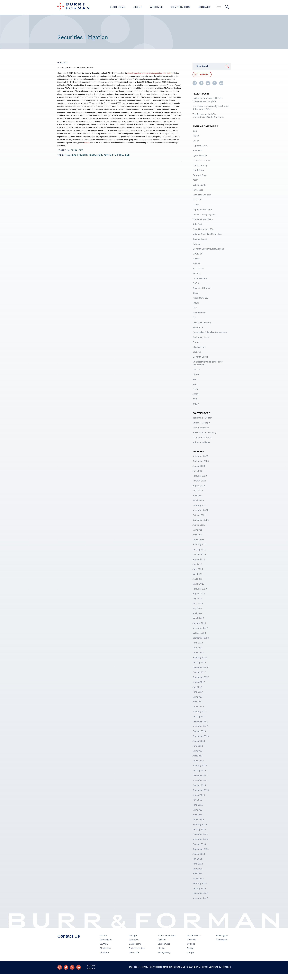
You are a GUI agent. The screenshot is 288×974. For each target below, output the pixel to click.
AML (194, 379)
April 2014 (197, 873)
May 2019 (197, 608)
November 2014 (200, 839)
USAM (195, 374)
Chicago (133, 935)
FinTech (196, 273)
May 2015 (197, 810)
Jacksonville (164, 944)
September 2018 (200, 638)
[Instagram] (59, 967)
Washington (222, 935)
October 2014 (199, 844)
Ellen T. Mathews (200, 428)
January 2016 (199, 770)
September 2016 (200, 736)
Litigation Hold (199, 347)
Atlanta (103, 935)
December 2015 (200, 775)
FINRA (74, 150)
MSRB (195, 141)
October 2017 (199, 672)
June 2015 (197, 805)
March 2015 (198, 819)
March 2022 (198, 500)
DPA (194, 308)
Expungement (199, 312)
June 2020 (197, 569)
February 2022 (199, 505)
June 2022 (197, 490)
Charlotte (104, 952)
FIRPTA (196, 369)
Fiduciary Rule (199, 175)
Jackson (162, 940)
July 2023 (197, 471)
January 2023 (199, 481)
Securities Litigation (201, 195)
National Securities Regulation (207, 234)
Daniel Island (135, 944)
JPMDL (196, 394)
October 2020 (199, 554)
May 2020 (197, 574)
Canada (196, 342)
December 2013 (200, 893)
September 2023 (200, 461)
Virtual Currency (200, 298)
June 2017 (197, 692)
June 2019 (197, 603)
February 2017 (199, 711)
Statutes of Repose (201, 288)
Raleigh (190, 948)
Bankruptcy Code (200, 337)
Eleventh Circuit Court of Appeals (208, 249)
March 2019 (198, 618)
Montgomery (164, 952)
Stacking (196, 352)
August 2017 (198, 682)
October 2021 (199, 515)
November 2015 (200, 780)
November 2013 (200, 898)
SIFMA (195, 204)
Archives (156, 7)
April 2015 (197, 814)
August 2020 (198, 559)
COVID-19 (197, 254)
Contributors (180, 7)
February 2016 (199, 765)
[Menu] (219, 7)
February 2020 (199, 589)
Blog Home (117, 7)
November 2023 (200, 456)
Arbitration (197, 150)
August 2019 (198, 593)
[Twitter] (72, 967)
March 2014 (198, 878)
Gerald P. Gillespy (201, 423)
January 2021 (199, 549)
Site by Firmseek (222, 967)
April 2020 (197, 579)
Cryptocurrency (199, 165)
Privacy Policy (148, 967)
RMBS (195, 303)
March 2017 (198, 706)
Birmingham (106, 940)
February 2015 (199, 824)
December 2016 (200, 721)
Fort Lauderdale (137, 948)
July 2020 (197, 564)
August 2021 (198, 525)
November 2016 (200, 726)
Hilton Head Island (167, 935)
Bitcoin (195, 293)
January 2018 (199, 662)
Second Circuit (199, 239)
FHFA (195, 389)
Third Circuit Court (201, 160)
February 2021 (199, 544)
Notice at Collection (165, 967)
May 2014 (197, 869)
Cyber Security (199, 155)
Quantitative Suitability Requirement (209, 332)
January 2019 (199, 623)
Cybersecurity (199, 185)
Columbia (133, 940)
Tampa (190, 952)
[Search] (227, 7)
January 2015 (199, 829)
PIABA (195, 283)
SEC (81, 150)
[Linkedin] (78, 967)
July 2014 (197, 859)
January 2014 (199, 888)
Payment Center (91, 967)
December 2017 (200, 667)
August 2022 (198, 485)
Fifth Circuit (197, 327)
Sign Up (204, 74)
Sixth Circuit (198, 268)
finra (120, 155)
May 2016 (197, 751)
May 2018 (197, 648)
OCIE (195, 180)
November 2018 (200, 628)
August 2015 (198, 795)
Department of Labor (202, 209)
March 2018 (198, 652)
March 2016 (198, 761)
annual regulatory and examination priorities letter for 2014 (150, 73)
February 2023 (199, 476)
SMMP (195, 404)
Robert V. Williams (201, 442)
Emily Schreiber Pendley (204, 432)
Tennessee (197, 190)
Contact (204, 7)
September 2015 (200, 790)
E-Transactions (199, 278)
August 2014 (198, 854)
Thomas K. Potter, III (202, 437)
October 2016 (199, 731)
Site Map (180, 967)
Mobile (161, 948)
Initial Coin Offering (201, 322)
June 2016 (197, 746)
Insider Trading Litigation (204, 214)
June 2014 (197, 864)
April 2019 (197, 613)
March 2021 (198, 539)
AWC (194, 384)
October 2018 (199, 633)
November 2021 (200, 510)
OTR (194, 399)
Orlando (191, 944)
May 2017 (197, 697)
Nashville (191, 940)
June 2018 (197, 643)
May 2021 (197, 530)
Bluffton (104, 944)
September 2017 (200, 677)
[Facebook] (66, 967)
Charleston (105, 948)
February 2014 (199, 883)
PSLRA (196, 244)
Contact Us (68, 936)
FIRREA (196, 263)
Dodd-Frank (198, 170)
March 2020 (198, 584)
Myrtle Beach (193, 935)
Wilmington (221, 940)
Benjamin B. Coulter (202, 418)
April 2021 (197, 535)
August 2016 (198, 741)
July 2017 (197, 687)
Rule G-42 (197, 224)
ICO (194, 317)
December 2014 (200, 834)
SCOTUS (197, 199)
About (137, 7)
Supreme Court (199, 146)
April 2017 (197, 701)
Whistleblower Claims (202, 219)
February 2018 (199, 657)
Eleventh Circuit (200, 357)
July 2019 (197, 598)
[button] (194, 84)
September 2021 (200, 520)
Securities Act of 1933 (203, 229)
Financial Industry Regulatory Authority (90, 155)
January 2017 (199, 716)
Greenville (134, 952)
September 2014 (200, 849)
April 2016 (197, 756)
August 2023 (198, 466)
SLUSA (196, 258)
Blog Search (202, 66)
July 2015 (197, 800)
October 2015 (199, 785)
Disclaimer (134, 967)
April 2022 (197, 495)
